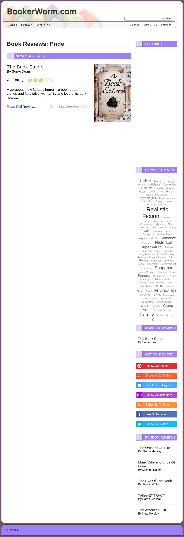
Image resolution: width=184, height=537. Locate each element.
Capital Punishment (148, 264)
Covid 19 (153, 191)
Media (146, 298)
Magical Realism (157, 257)
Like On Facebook (157, 414)
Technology (143, 227)
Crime (157, 320)
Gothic (154, 238)
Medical (161, 282)
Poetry (158, 201)
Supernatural (152, 247)
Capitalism (147, 201)
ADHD (158, 251)
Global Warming (165, 254)
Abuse (149, 195)
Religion (151, 204)
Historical (163, 242)
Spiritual (166, 217)
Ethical (172, 257)
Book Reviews (21, 24)
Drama (169, 247)
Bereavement (168, 263)
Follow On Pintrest (157, 365)
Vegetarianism (147, 254)
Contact (135, 24)
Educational (161, 195)
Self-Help (169, 260)
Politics (144, 260)
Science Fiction (150, 295)
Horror (163, 227)
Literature (165, 298)
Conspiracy (149, 234)
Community (146, 224)
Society (146, 188)
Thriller (145, 181)
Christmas (162, 272)
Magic (169, 221)
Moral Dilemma (167, 198)
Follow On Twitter (157, 424)
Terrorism (145, 221)
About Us (150, 24)
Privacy (166, 24)
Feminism (156, 260)
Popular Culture (162, 310)
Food (154, 227)
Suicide (145, 306)
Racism (155, 305)
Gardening (168, 295)
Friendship (165, 290)
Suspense (164, 267)
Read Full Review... (22, 107)
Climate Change (145, 272)
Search (167, 18)
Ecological (156, 231)
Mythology (148, 301)
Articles (43, 24)
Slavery (172, 276)
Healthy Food (164, 234)
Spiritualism (159, 276)
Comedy (158, 188)
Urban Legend (164, 301)
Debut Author (148, 282)
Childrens (157, 279)
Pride (154, 298)
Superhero (147, 251)
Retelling (142, 257)
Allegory (168, 251)
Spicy (167, 231)
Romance (168, 238)
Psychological (148, 197)
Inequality (143, 238)
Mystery (160, 224)
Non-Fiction (167, 191)
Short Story (146, 268)
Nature (168, 201)
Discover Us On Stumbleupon (161, 375)
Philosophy (146, 243)
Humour (142, 184)
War (146, 231)
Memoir (169, 279)
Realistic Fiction (155, 212)
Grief (171, 224)
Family (147, 314)
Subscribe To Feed (158, 404)
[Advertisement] (156, 106)
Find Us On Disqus (158, 385)
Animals (158, 181)
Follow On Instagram (159, 394)
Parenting (145, 279)
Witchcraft (155, 184)
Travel (173, 272)
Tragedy (169, 181)
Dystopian (170, 184)
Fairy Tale (158, 221)
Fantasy (144, 275)
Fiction (158, 286)
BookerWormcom (41, 11)
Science (162, 204)
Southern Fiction (165, 315)
